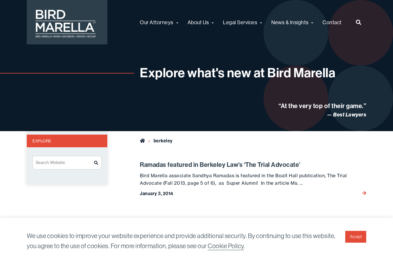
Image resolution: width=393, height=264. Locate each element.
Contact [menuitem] (332, 22)
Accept (356, 236)
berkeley (163, 141)
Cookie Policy (226, 246)
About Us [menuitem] (198, 22)
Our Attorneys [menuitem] (156, 22)
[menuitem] (359, 22)
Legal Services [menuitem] (240, 22)
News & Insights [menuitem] (290, 22)
